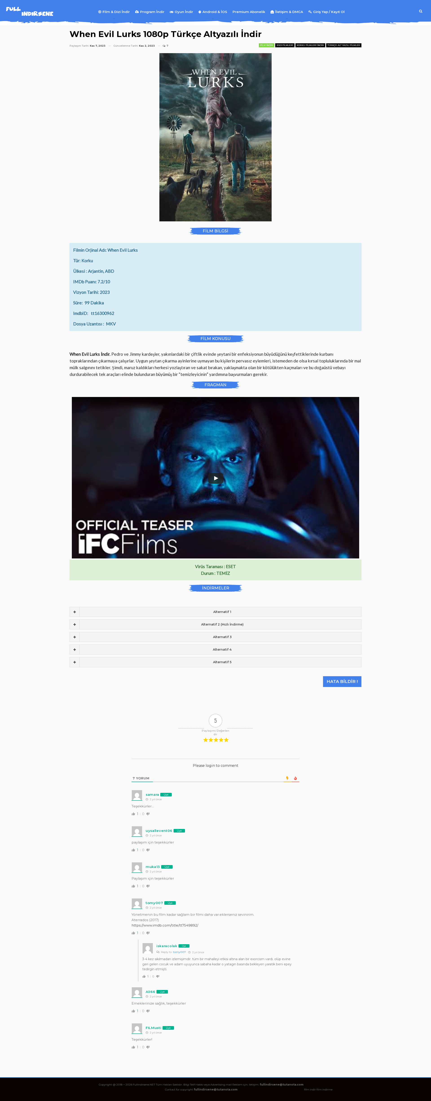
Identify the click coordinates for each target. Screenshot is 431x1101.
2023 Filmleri (285, 45)
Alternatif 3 (222, 637)
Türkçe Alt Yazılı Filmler (344, 45)
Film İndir (266, 45)
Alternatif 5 (222, 662)
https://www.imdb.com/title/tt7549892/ (165, 925)
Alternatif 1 (222, 612)
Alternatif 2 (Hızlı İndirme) (222, 624)
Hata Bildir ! (342, 681)
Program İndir (152, 12)
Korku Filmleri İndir (310, 45)
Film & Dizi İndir (116, 12)
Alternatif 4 (222, 650)
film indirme (324, 1089)
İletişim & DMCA (289, 12)
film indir (310, 1089)
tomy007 (179, 952)
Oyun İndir (184, 12)
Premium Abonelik (249, 12)
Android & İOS (214, 12)
